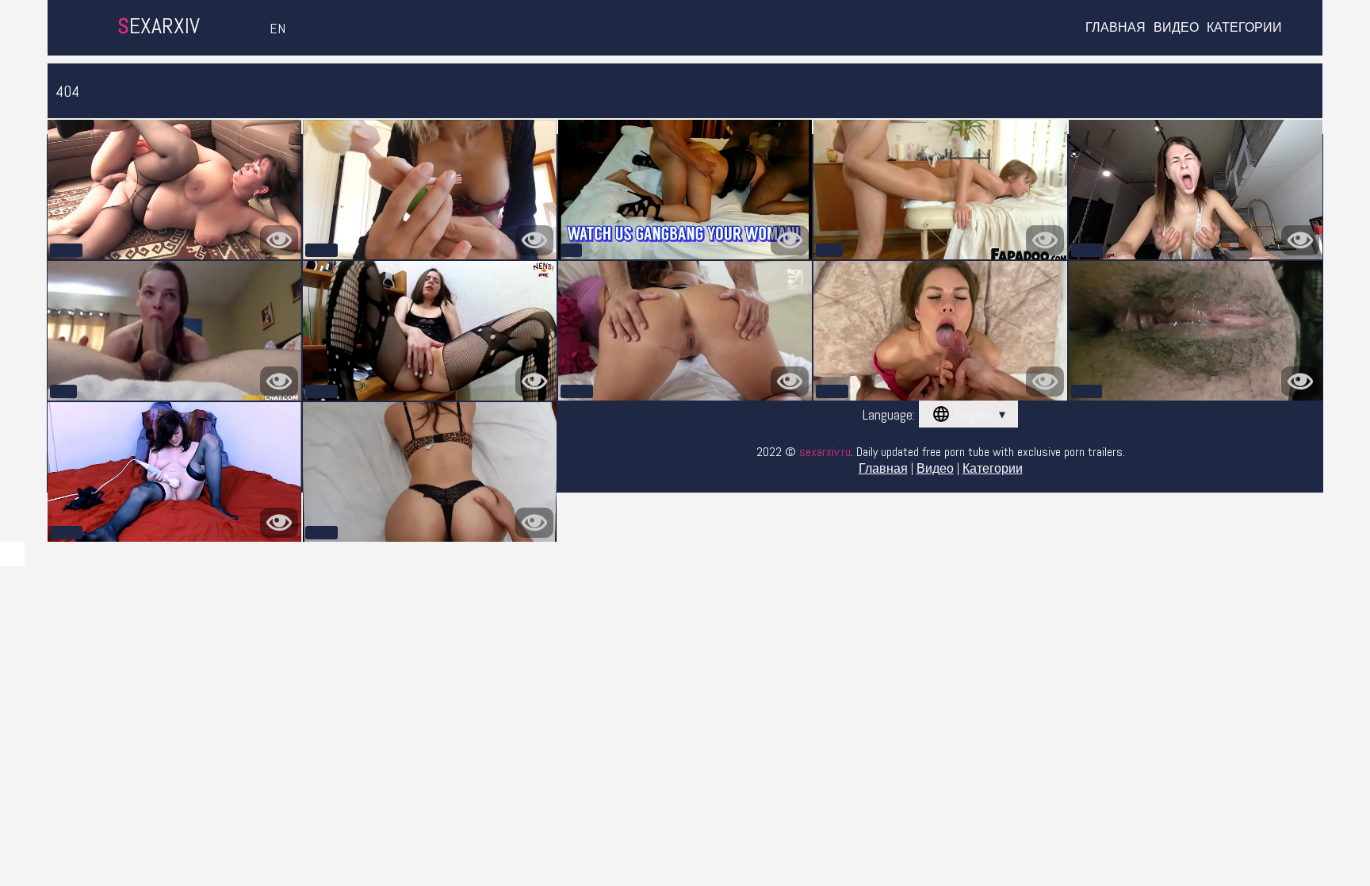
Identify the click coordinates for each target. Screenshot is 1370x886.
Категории (1244, 28)
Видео (1176, 28)
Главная (1115, 28)
